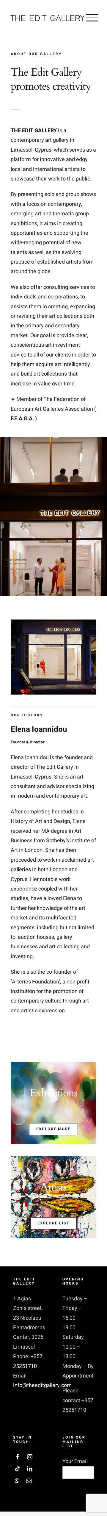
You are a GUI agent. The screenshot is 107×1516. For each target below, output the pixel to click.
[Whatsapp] (17, 1480)
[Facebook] (17, 1456)
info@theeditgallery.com (42, 1385)
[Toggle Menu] (92, 17)
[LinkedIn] (29, 1468)
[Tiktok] (17, 1468)
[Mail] (28, 1480)
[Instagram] (29, 1456)
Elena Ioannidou (39, 734)
